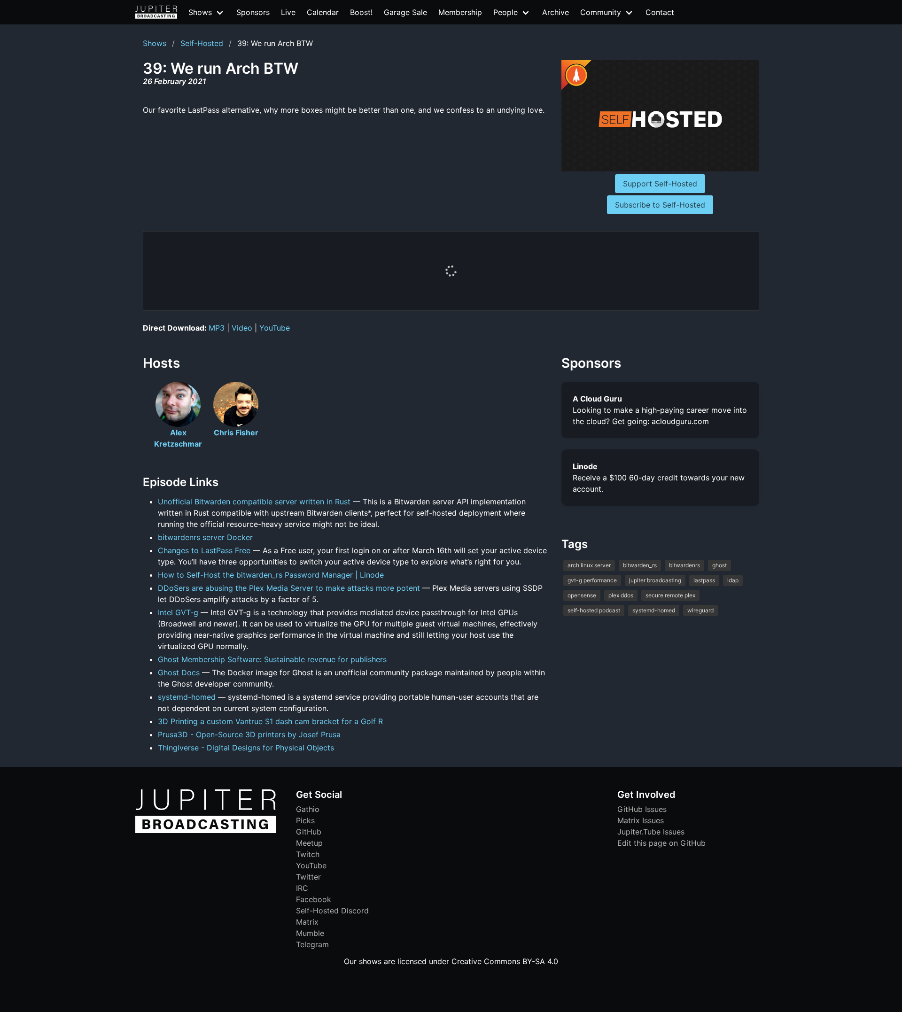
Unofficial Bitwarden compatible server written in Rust (254, 501)
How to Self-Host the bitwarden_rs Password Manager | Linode (271, 574)
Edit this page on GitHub (661, 843)
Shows (154, 43)
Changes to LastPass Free (204, 550)
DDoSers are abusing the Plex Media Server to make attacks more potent (289, 588)
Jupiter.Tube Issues (650, 831)
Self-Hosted (201, 43)
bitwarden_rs (640, 565)
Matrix (307, 922)
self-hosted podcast (594, 610)
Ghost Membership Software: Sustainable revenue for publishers (272, 659)
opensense (582, 595)
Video (242, 327)
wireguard (700, 610)
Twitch (307, 854)
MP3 (217, 327)
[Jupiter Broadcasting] (205, 830)
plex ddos (620, 595)
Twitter (308, 876)
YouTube (274, 327)
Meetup (309, 843)
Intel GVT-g (178, 612)
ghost (719, 565)
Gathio (307, 809)
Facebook (313, 899)
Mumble (310, 933)
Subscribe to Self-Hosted (660, 204)
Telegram (312, 944)
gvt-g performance (592, 580)
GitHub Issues (642, 809)
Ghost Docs (179, 672)
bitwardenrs (684, 565)
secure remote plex (670, 595)
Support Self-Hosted (660, 183)
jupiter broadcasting (655, 580)
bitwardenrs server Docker (205, 537)
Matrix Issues (640, 820)
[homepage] (156, 12)
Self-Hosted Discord (332, 910)
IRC (302, 888)
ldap (733, 580)
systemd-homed (187, 697)
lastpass (704, 580)
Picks (305, 820)
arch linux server (589, 565)
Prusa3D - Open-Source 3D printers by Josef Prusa (249, 734)
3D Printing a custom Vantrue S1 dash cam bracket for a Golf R (270, 721)
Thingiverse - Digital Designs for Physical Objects (246, 747)
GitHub (308, 831)
